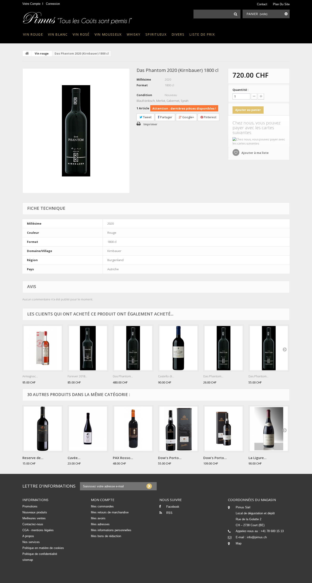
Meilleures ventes (34, 518)
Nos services (31, 542)
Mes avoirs (98, 518)
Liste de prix (202, 34)
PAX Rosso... (123, 457)
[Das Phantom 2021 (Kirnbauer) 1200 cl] (133, 348)
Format (142, 85)
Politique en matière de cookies (43, 548)
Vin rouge (33, 34)
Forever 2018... (77, 376)
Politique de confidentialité (39, 554)
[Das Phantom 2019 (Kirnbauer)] (223, 348)
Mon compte (102, 499)
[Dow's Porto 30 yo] (223, 428)
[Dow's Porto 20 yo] (178, 428)
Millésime (144, 79)
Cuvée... (74, 457)
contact (262, 4)
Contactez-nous (32, 524)
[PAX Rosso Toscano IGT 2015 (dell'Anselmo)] (133, 428)
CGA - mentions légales (38, 530)
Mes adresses (100, 524)
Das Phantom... (123, 376)
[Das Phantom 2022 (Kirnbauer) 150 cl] (269, 348)
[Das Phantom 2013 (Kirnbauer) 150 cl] (76, 131)
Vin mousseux (108, 34)
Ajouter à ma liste (255, 153)
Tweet (146, 117)
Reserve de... (32, 457)
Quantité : (241, 90)
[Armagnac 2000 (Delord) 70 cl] (42, 348)
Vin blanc (58, 34)
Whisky (133, 34)
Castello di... (166, 376)
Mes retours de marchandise (110, 512)
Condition (144, 95)
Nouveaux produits (34, 512)
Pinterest (209, 117)
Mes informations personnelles (111, 530)
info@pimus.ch (257, 537)
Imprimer (150, 124)
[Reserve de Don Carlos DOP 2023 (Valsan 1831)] (42, 428)
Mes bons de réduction (106, 536)
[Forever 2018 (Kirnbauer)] (88, 348)
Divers (178, 34)
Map (238, 543)
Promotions (29, 506)
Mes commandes (102, 506)
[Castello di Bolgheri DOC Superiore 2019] (178, 348)
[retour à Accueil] (27, 53)
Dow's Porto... (170, 457)
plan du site (281, 4)
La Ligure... (258, 457)
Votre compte (31, 3)
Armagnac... (30, 376)
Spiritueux (156, 34)
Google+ (188, 117)
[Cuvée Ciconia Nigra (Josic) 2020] (88, 428)
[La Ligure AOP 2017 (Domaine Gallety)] (269, 428)
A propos (28, 536)
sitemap (27, 560)
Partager (165, 117)
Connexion (53, 3)
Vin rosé (81, 34)
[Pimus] (77, 16)
